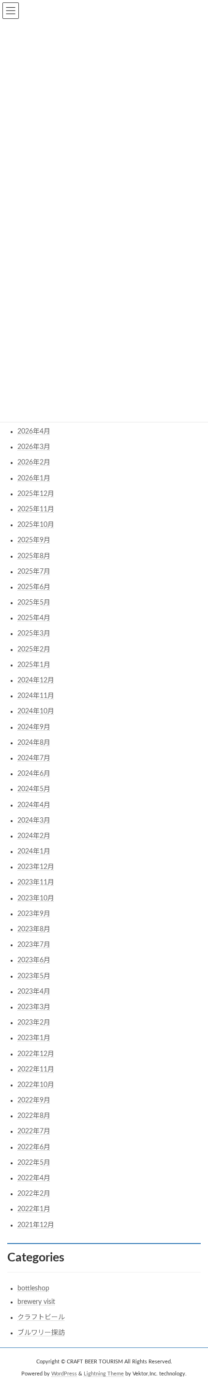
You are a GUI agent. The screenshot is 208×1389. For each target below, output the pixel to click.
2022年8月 (33, 1116)
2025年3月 (33, 633)
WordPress (64, 1374)
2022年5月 (33, 1162)
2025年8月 (33, 556)
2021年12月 (35, 1225)
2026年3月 (33, 447)
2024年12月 (35, 680)
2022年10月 (35, 1085)
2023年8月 (33, 929)
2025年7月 (33, 571)
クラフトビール (41, 1317)
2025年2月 (33, 649)
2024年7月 (33, 758)
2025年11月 (35, 509)
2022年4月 (33, 1178)
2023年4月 (33, 991)
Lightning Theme (104, 1374)
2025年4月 (33, 618)
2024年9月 (33, 727)
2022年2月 (33, 1193)
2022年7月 (33, 1131)
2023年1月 (33, 1038)
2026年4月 (33, 431)
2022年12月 (35, 1054)
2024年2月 (33, 836)
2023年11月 (35, 882)
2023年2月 (33, 1022)
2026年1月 (33, 478)
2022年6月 (33, 1147)
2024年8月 (33, 742)
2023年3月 (33, 1007)
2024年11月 (35, 696)
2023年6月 (33, 960)
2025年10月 (35, 524)
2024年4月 (33, 805)
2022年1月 (33, 1209)
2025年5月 (33, 602)
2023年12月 (35, 867)
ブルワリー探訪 (41, 1333)
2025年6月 (33, 587)
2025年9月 (33, 540)
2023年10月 (35, 898)
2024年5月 (33, 789)
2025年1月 (33, 665)
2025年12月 (35, 494)
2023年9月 (33, 914)
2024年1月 (33, 851)
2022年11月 (35, 1069)
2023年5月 (33, 976)
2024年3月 (33, 820)
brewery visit (36, 1302)
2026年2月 (33, 462)
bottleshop (33, 1288)
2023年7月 (33, 944)
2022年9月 (33, 1100)
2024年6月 (33, 773)
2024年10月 (35, 711)
